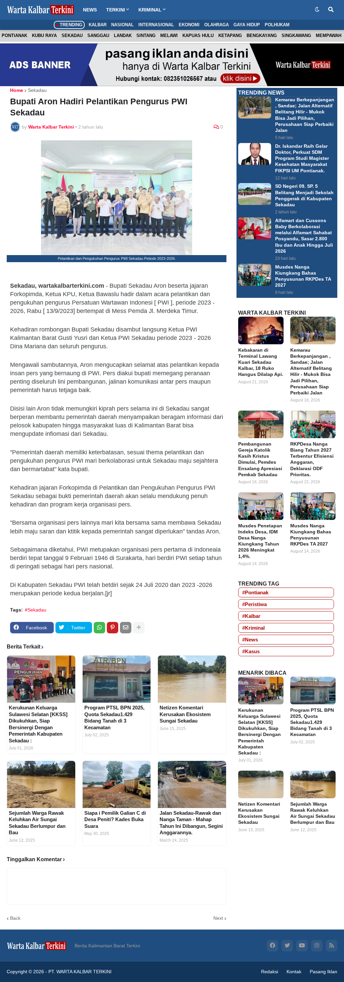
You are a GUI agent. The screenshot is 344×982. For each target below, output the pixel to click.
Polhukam (277, 24)
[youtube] (302, 945)
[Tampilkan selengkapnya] (138, 627)
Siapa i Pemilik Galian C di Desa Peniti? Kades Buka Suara (115, 819)
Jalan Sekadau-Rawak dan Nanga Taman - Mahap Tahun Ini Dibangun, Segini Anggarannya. (191, 823)
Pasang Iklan (323, 971)
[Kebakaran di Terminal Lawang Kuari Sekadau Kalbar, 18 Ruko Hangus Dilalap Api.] (261, 330)
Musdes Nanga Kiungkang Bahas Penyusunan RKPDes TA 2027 (303, 276)
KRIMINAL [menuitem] (150, 9)
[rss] (331, 945)
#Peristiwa (254, 604)
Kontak (294, 971)
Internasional (156, 24)
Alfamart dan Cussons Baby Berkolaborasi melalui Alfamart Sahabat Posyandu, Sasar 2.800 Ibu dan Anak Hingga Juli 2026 (304, 236)
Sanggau (98, 35)
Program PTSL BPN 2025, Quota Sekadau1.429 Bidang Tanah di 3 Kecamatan (114, 717)
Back (15, 918)
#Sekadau (35, 609)
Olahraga (216, 24)
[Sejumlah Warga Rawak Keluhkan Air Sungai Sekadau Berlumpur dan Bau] (41, 784)
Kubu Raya (44, 35)
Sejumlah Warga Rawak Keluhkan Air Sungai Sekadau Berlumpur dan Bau (37, 823)
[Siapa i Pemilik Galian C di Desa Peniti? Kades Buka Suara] (117, 784)
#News (250, 639)
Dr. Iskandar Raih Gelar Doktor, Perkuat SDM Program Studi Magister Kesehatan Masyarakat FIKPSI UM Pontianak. (302, 158)
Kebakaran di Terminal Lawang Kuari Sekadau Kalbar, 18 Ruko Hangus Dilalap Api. (260, 362)
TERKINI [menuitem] (115, 9)
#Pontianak (255, 592)
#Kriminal (253, 628)
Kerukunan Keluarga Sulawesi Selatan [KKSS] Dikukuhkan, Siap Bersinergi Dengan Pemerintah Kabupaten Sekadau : (38, 724)
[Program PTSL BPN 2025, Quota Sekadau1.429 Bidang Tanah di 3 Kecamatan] (117, 679)
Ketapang (230, 35)
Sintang (146, 35)
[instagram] (316, 945)
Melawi (169, 35)
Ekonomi (189, 24)
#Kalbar (251, 616)
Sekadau (72, 35)
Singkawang (296, 35)
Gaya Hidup (246, 24)
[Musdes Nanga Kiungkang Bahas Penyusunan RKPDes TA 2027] (254, 275)
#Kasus (251, 651)
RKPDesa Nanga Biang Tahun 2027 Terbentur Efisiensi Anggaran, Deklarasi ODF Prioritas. (312, 459)
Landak (123, 35)
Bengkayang (262, 35)
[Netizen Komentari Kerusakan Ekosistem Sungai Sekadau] (192, 679)
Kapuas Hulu (198, 35)
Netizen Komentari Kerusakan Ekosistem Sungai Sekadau (185, 714)
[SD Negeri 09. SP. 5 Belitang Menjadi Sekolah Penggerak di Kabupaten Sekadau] (254, 194)
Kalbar (97, 24)
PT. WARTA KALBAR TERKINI (80, 971)
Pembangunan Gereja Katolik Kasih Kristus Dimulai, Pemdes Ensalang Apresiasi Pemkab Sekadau (260, 459)
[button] (317, 9)
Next (218, 918)
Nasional (122, 24)
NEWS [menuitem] (90, 9)
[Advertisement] (286, 887)
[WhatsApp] (99, 627)
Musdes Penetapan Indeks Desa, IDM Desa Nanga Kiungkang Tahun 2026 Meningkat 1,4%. (260, 541)
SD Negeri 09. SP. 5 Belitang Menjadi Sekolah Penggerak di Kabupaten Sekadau (304, 195)
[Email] (125, 627)
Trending (70, 24)
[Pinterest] (112, 627)
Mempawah (328, 35)
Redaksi (269, 971)
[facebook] (272, 945)
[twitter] (287, 945)
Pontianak (14, 35)
